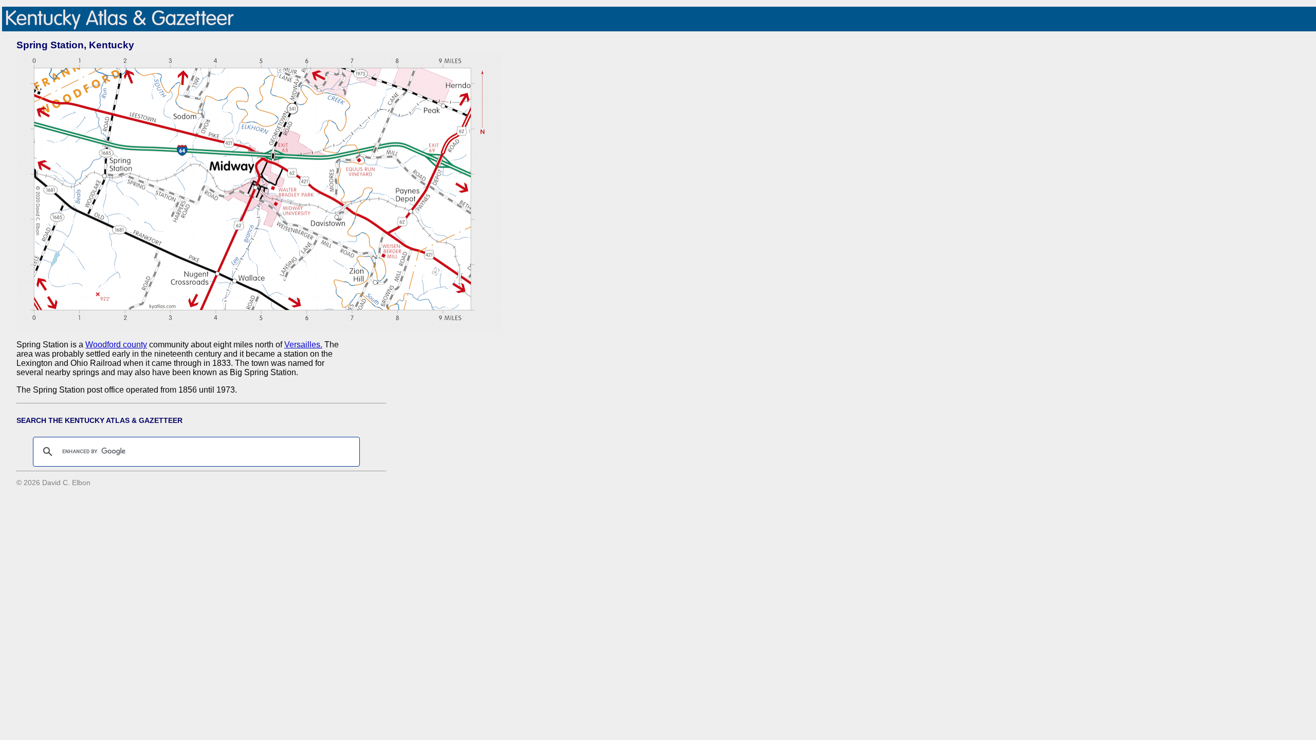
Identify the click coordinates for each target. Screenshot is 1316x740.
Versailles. (303, 344)
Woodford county (116, 344)
